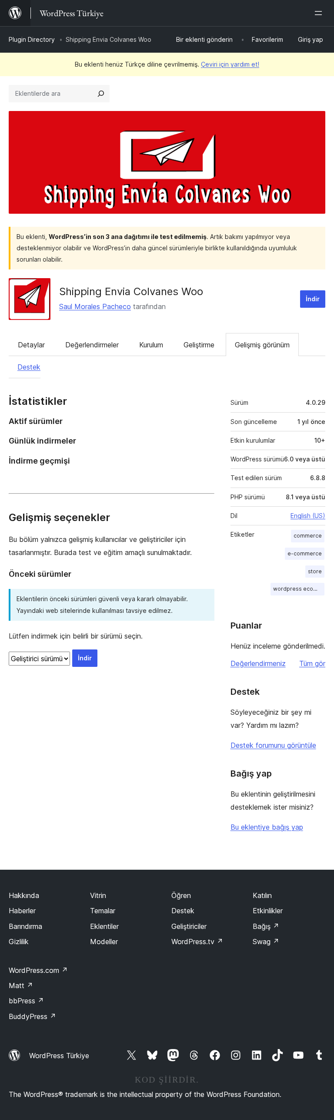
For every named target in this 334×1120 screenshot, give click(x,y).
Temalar (102, 910)
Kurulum (151, 344)
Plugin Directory (32, 39)
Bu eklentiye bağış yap (266, 827)
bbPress (26, 1000)
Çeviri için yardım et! (230, 64)
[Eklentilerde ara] (101, 93)
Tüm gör (312, 663)
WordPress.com (38, 970)
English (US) (308, 515)
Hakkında (24, 895)
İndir (313, 299)
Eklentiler (104, 926)
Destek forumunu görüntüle (273, 745)
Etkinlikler (268, 910)
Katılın (262, 895)
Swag (266, 941)
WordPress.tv (197, 941)
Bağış (266, 926)
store (315, 571)
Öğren (181, 895)
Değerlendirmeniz (258, 663)
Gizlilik (19, 941)
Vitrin (98, 895)
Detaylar (31, 344)
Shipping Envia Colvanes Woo (131, 291)
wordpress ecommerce (298, 588)
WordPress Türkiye (59, 1055)
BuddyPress (32, 1016)
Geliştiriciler (189, 926)
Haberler (22, 910)
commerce (308, 535)
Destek (28, 367)
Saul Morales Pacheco (95, 306)
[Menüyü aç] (320, 13)
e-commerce (304, 553)
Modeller (104, 941)
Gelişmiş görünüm (262, 344)
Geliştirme (199, 344)
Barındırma (25, 926)
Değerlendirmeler (92, 344)
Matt (21, 985)
